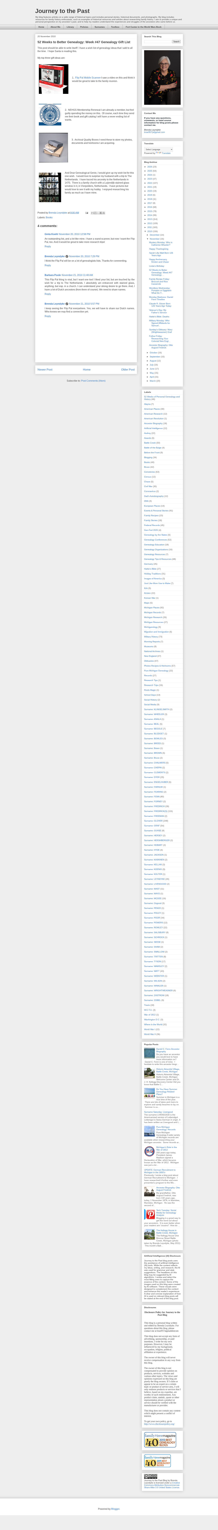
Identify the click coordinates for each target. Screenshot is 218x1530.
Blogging (148, 457)
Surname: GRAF (152, 825)
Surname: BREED (152, 743)
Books (49, 217)
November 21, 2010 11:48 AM (77, 275)
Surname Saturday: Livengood (158, 1112)
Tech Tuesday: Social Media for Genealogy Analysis (166, 1212)
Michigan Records (152, 612)
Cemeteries (149, 472)
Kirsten (147, 593)
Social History (150, 700)
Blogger (115, 1509)
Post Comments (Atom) (93, 381)
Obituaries (149, 661)
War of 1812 (150, 1014)
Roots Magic (150, 690)
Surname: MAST (152, 889)
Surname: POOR (152, 918)
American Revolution (154, 418)
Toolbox (115, 27)
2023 (150, 179)
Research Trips (151, 685)
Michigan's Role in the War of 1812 (166, 1148)
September (155, 356)
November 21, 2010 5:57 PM (84, 304)
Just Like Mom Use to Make (157, 583)
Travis (147, 1005)
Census (147, 477)
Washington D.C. (152, 1019)
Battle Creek (150, 443)
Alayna (147, 404)
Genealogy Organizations (156, 549)
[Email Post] (86, 212)
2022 (150, 183)
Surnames (100, 27)
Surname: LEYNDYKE (154, 879)
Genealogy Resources (154, 554)
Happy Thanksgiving (158, 249)
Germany (148, 564)
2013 (150, 219)
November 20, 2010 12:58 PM (74, 234)
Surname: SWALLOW (154, 952)
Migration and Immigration (156, 632)
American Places (152, 409)
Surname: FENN (152, 796)
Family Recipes (151, 515)
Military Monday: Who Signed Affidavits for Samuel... (159, 323)
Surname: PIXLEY (152, 913)
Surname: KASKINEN (154, 859)
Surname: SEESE (152, 942)
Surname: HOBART (153, 845)
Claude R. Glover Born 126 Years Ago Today (160, 304)
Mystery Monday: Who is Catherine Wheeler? (160, 243)
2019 (150, 195)
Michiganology (151, 627)
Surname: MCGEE (152, 898)
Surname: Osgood (152, 903)
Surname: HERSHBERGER (157, 840)
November (155, 239)
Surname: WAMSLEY (154, 966)
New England (150, 656)
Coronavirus (150, 491)
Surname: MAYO (152, 893)
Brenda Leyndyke (55, 256)
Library (70, 27)
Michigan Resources (153, 622)
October (154, 352)
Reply (48, 246)
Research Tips (151, 680)
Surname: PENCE (152, 908)
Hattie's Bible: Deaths (159, 316)
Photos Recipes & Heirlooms (157, 666)
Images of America (153, 578)
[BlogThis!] (95, 212)
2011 (149, 227)
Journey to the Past (62, 11)
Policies (84, 27)
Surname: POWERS (153, 922)
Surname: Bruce (151, 758)
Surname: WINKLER (153, 986)
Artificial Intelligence (153, 428)
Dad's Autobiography (154, 496)
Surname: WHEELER (154, 714)
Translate (166, 153)
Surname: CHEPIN (153, 767)
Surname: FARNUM (153, 787)
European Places (152, 506)
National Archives (152, 651)
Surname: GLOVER (153, 821)
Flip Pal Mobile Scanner (88, 77)
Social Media (150, 704)
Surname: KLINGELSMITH (156, 709)
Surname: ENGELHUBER (156, 782)
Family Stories (150, 520)
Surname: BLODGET (154, 733)
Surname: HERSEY (153, 835)
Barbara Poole (53, 275)
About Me (55, 27)
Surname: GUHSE (152, 830)
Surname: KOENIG (153, 869)
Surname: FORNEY (153, 801)
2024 (150, 175)
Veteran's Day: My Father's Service (158, 311)
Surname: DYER (152, 777)
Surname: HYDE (152, 850)
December (155, 235)
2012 (150, 223)
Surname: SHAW (152, 947)
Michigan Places (151, 607)
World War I (149, 1029)
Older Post (128, 369)
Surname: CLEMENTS (154, 772)
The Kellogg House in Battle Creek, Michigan (167, 1231)
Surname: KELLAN (153, 864)
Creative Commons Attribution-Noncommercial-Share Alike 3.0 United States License (162, 1485)
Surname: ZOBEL (152, 1000)
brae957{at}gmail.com (154, 132)
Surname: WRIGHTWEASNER (158, 990)
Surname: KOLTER (153, 874)
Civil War (148, 486)
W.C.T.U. (148, 1010)
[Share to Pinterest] (103, 212)
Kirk (146, 588)
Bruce (147, 467)
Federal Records (152, 525)
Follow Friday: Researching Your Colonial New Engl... (159, 338)
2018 (150, 199)
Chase (147, 481)
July (152, 365)
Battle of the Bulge (152, 447)
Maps (146, 603)
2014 (150, 215)
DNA (146, 501)
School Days (150, 695)
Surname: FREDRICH (154, 806)
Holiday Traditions (152, 574)
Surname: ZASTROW (154, 995)
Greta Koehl (51, 234)
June (152, 369)
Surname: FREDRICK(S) (155, 811)
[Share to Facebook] (100, 212)
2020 (150, 191)
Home (41, 27)
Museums (148, 646)
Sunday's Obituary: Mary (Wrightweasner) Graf (160, 330)
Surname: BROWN (153, 753)
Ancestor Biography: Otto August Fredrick (161, 346)
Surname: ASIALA (152, 719)
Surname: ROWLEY (153, 927)
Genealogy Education (154, 544)
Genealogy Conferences (155, 540)
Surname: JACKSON (154, 855)
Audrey (147, 433)
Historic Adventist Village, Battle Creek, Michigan (168, 1070)
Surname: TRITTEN (153, 956)
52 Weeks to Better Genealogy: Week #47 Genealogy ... (160, 272)
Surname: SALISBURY (154, 932)
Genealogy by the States (155, 535)
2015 (150, 211)
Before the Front (152, 452)
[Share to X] (98, 212)
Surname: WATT (152, 971)
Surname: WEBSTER (154, 976)
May (152, 373)
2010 (150, 231)
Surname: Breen (152, 748)
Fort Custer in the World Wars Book (143, 27)
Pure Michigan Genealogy (156, 670)
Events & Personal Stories (156, 510)
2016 (150, 207)
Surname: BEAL (151, 724)
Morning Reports (152, 641)
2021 (150, 187)
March (153, 381)
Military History (151, 636)
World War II (150, 1034)
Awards (147, 438)
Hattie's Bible (150, 569)
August (153, 361)
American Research (153, 414)
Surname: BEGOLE (153, 729)
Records (148, 675)
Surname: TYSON (152, 961)
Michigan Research (153, 617)
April (152, 377)
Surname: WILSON (153, 981)
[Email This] (92, 212)
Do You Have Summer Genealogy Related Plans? (166, 1091)
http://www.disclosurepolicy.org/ (159, 1424)
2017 (150, 203)
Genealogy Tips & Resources (157, 559)
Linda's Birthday (156, 266)
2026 (150, 167)
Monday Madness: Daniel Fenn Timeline (161, 298)
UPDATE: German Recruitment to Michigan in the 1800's (160, 1171)
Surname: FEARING (153, 792)
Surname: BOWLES (153, 738)
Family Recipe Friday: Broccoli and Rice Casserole (159, 281)
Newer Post (45, 369)
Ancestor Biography (153, 423)
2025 (150, 171)
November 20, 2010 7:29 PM (84, 256)
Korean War (149, 598)
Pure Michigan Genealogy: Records (166, 1128)
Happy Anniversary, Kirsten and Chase (159, 260)
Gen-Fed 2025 (151, 530)
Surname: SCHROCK (154, 937)
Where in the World (153, 1024)
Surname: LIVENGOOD (155, 884)
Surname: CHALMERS (154, 763)
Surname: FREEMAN (154, 816)
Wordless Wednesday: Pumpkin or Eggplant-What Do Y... (160, 290)
